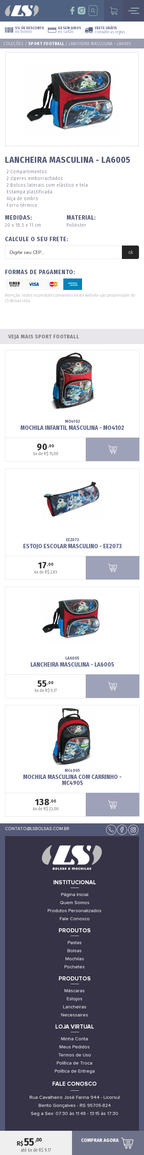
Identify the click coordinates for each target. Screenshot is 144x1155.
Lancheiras (74, 1007)
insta (81, 10)
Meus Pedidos (74, 1047)
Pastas (75, 942)
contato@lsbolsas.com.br (37, 829)
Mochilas (74, 959)
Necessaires (74, 1015)
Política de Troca (74, 1063)
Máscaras (74, 991)
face (72, 10)
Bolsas (74, 950)
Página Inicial (74, 894)
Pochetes (74, 967)
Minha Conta (74, 1039)
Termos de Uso (74, 1055)
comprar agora (100, 1140)
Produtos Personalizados (74, 910)
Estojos (74, 999)
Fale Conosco (75, 919)
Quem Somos (74, 902)
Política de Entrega (75, 1071)
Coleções (13, 43)
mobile (133, 11)
